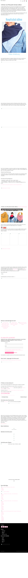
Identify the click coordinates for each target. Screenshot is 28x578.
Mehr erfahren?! (3, 423)
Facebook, (24, 387)
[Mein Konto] (23, 1)
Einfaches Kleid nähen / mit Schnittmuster (11, 500)
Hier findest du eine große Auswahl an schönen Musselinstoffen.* (11, 184)
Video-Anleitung (22, 206)
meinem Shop (11, 387)
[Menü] (26, 1)
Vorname (6, 342)
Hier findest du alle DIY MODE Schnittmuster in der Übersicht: (11, 360)
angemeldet (6, 401)
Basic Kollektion (6, 491)
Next (26, 463)
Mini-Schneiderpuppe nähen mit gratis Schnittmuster (12, 511)
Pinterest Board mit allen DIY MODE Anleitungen (15, 390)
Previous (1, 463)
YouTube (7, 388)
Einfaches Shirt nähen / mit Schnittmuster (11, 493)
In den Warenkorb (14, 482)
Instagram (2, 388)
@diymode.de (15, 269)
